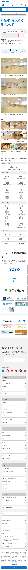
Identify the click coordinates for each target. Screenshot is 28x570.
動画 (3, 533)
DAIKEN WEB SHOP (6, 422)
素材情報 (4, 402)
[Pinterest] (16, 371)
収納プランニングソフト (7, 507)
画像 (3, 513)
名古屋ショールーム (6, 445)
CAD (3, 517)
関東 (20, 234)
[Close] (26, 550)
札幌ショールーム (6, 432)
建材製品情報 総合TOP (7, 406)
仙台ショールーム (6, 435)
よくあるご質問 (5, 468)
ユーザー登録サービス (7, 500)
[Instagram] (7, 371)
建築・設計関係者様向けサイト (9, 497)
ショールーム (5, 429)
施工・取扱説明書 (6, 530)
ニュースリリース (6, 389)
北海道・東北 (7, 234)
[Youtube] (12, 371)
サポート (4, 465)
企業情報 (4, 380)
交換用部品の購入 (6, 481)
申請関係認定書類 (6, 527)
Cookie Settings (14, 564)
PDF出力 (24, 35)
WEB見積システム (6, 503)
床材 (2, 43)
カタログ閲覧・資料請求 (7, 471)
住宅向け (5, 409)
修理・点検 (4, 484)
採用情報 (4, 386)
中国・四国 (7, 243)
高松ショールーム (6, 455)
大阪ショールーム (6, 448)
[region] (14, 559)
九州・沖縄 (20, 243)
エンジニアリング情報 (7, 419)
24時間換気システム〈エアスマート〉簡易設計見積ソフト (10, 540)
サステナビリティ (6, 383)
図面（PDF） (5, 523)
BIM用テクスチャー (6, 520)
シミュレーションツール (7, 536)
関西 (20, 239)
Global (5, 393)
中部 (7, 239)
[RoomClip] (25, 371)
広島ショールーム (6, 451)
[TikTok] (21, 371)
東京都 (21, 31)
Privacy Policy (14, 561)
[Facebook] (3, 371)
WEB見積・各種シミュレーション (9, 478)
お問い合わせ (5, 488)
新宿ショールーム (6, 442)
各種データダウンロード (7, 474)
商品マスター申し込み (7, 546)
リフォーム (5, 415)
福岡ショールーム (6, 458)
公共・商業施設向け (7, 412)
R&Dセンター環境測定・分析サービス (10, 543)
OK (14, 567)
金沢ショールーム (6, 438)
